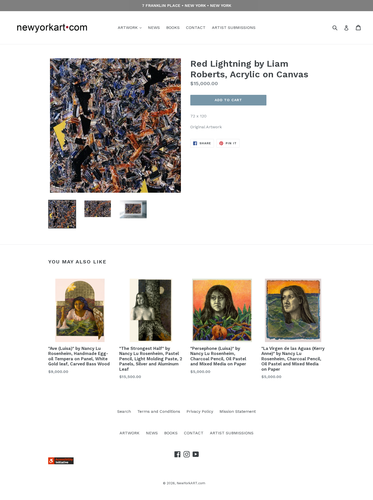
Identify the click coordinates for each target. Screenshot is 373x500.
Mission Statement (237, 411)
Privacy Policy (200, 411)
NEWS (154, 27)
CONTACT (196, 27)
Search (124, 411)
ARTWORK (128, 27)
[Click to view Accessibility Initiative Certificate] (61, 462)
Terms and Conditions (158, 411)
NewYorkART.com (191, 483)
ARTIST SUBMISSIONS (234, 27)
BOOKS (173, 27)
